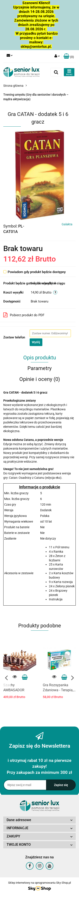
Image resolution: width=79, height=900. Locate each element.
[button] (69, 56)
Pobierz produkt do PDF (27, 315)
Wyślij (36, 342)
